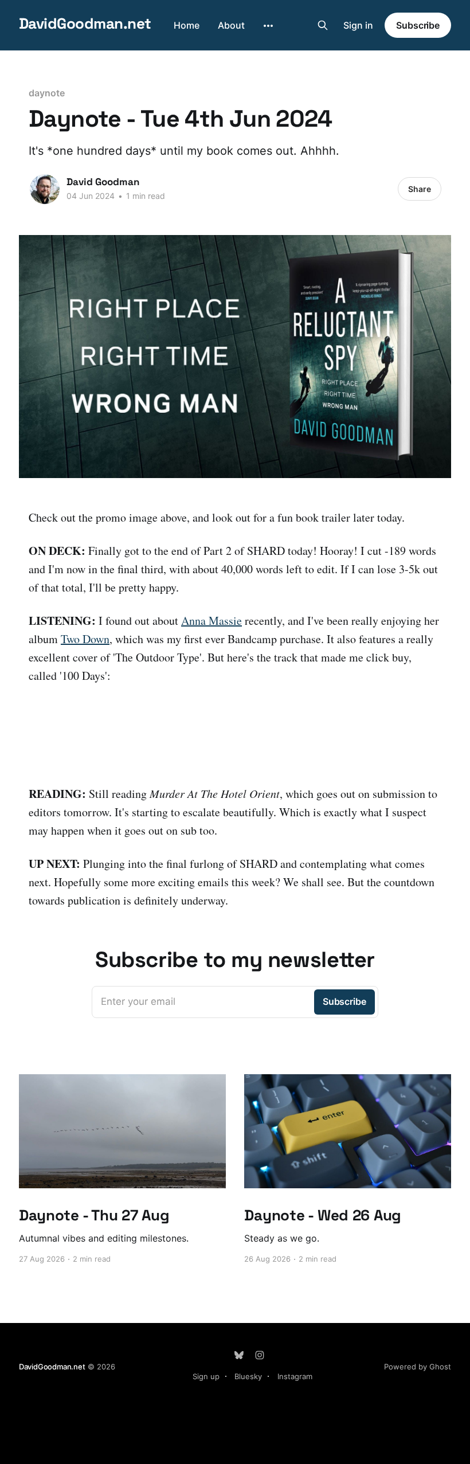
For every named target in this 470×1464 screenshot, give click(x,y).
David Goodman (102, 181)
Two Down (85, 639)
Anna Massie (211, 620)
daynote (46, 93)
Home (186, 25)
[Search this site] (323, 25)
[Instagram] (259, 1355)
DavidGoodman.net (85, 24)
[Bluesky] (239, 1355)
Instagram (294, 1376)
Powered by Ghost (417, 1366)
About (231, 25)
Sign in (358, 25)
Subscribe (418, 25)
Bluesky (248, 1376)
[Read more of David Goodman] (45, 189)
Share (419, 189)
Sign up (206, 1376)
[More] (268, 25)
